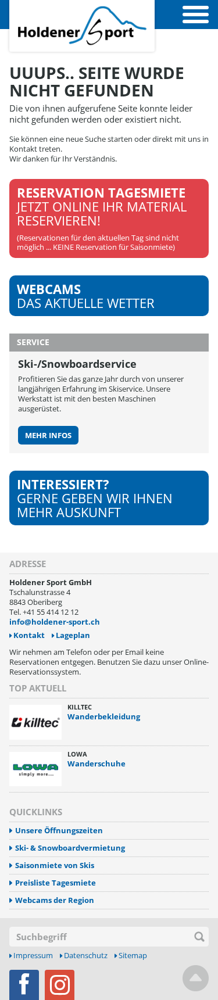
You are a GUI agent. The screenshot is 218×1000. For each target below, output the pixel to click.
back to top (196, 978)
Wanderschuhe (96, 763)
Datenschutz (86, 955)
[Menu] (196, 14)
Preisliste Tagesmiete (55, 883)
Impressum (33, 955)
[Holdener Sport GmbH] (82, 6)
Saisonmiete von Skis (54, 865)
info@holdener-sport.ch (54, 622)
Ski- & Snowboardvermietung (70, 848)
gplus (59, 985)
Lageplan (73, 635)
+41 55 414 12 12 (50, 612)
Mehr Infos (48, 435)
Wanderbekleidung (103, 716)
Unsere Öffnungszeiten (59, 831)
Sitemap (133, 955)
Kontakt (29, 635)
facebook (24, 985)
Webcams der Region (54, 900)
